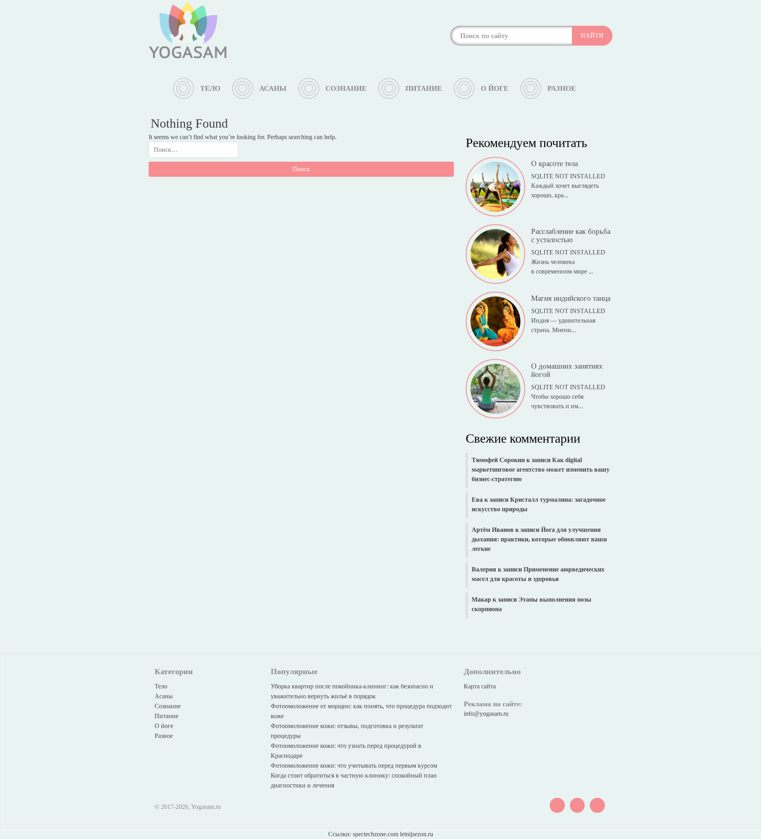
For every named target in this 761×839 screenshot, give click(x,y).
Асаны (273, 88)
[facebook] (597, 804)
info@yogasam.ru (486, 713)
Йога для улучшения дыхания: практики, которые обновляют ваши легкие (539, 539)
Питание (423, 88)
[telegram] (577, 804)
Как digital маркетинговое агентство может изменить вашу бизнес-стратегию (541, 469)
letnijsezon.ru (416, 834)
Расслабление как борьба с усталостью (570, 232)
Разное (561, 88)
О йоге (495, 88)
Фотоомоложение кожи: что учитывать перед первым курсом (354, 765)
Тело (210, 88)
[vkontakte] (557, 804)
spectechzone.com (375, 834)
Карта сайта (480, 686)
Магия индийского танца (570, 296)
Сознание (346, 88)
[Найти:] (193, 152)
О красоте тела (554, 161)
